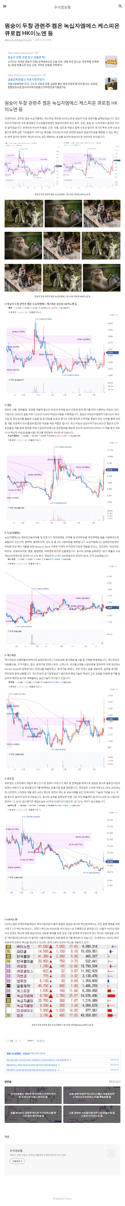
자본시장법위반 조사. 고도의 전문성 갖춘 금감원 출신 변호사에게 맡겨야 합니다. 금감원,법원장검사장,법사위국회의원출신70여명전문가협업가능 (53, 85)
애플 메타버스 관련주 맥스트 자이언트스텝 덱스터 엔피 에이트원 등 (31, 1065)
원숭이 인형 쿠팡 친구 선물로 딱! (26, 57)
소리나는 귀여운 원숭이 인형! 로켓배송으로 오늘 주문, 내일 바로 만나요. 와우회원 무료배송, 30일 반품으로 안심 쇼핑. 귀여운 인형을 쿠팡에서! (53, 63)
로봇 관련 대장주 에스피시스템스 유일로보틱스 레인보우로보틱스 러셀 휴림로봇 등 (37, 1060)
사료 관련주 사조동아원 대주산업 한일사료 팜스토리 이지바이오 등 (31, 1070)
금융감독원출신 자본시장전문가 (26, 79)
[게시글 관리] (20, 1041)
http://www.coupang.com (21, 53)
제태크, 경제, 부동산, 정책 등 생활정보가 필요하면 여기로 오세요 (38, 1154)
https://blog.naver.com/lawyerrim (24, 75)
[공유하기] (16, 1041)
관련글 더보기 (115, 1081)
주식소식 (26, 1053)
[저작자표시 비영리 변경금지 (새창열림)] (40, 1041)
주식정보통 (16, 1151)
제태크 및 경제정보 (14, 1053)
